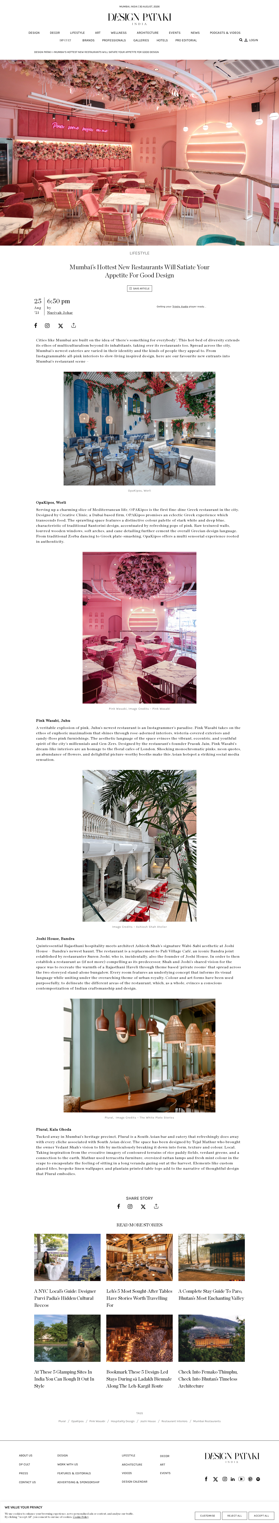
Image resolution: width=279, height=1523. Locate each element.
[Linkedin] (233, 1479)
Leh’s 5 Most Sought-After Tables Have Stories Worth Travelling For (139, 1298)
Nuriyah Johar (60, 313)
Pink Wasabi (97, 1421)
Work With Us (67, 1464)
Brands (88, 40)
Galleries (141, 40)
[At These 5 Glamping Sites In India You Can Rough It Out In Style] (67, 1338)
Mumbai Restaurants (207, 1421)
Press (23, 1473)
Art (98, 33)
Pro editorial (186, 40)
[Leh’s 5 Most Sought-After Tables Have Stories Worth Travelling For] (139, 1257)
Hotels (162, 40)
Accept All (261, 1515)
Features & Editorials (74, 1473)
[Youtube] (241, 1479)
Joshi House (148, 1421)
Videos (127, 1473)
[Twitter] (215, 1479)
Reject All (234, 1515)
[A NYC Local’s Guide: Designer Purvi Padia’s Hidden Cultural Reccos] (67, 1257)
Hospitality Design (123, 1421)
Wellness (119, 33)
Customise (207, 1515)
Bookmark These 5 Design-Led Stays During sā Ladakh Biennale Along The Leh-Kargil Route (139, 1379)
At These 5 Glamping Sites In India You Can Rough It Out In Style (64, 1379)
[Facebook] (206, 1479)
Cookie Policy (81, 1517)
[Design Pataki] (232, 1458)
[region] (139, 1512)
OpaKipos (77, 1421)
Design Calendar (134, 1481)
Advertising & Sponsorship (78, 1482)
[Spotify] (258, 1479)
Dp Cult (24, 1464)
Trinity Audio (180, 306)
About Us (25, 1455)
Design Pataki (43, 52)
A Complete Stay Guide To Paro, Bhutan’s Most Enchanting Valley (211, 1295)
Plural (62, 1421)
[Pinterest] (250, 1479)
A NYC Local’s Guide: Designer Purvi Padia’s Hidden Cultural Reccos (65, 1298)
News (195, 33)
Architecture (148, 33)
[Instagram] (225, 1479)
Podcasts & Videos (225, 33)
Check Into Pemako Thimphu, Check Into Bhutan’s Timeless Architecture (208, 1379)
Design (34, 33)
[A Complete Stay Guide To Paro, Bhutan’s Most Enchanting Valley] (211, 1257)
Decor (55, 33)
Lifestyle (77, 33)
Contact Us (27, 1482)
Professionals (114, 40)
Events (174, 33)
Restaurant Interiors (175, 1421)
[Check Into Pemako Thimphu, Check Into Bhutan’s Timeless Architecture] (211, 1338)
